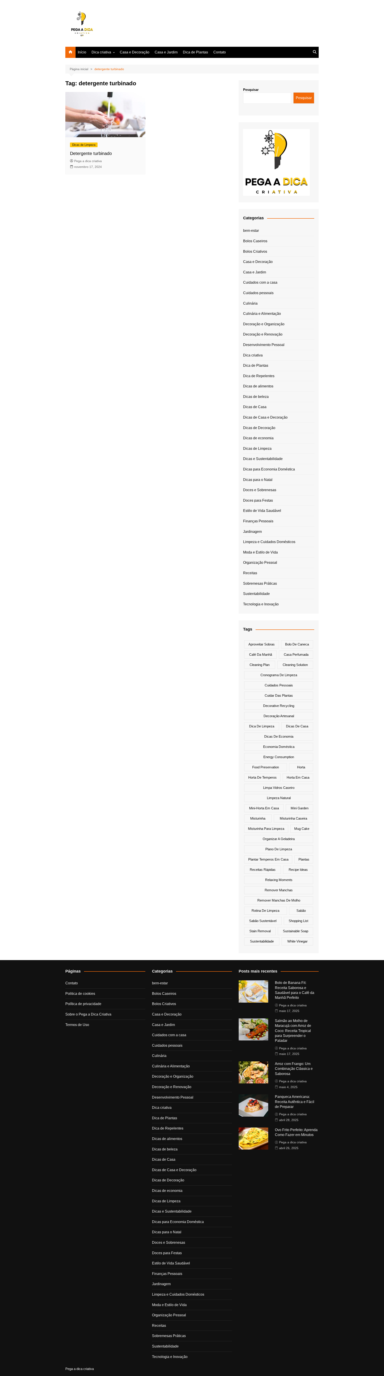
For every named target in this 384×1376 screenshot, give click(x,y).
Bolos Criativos (255, 251)
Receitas (250, 573)
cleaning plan (260, 665)
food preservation (265, 767)
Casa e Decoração (134, 52)
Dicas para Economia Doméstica (269, 469)
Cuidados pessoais (258, 293)
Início (82, 52)
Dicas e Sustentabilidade (263, 459)
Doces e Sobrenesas (259, 490)
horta (301, 767)
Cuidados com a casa (260, 282)
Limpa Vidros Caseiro (278, 788)
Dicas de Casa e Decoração (265, 417)
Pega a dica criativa (88, 161)
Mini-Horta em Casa (264, 808)
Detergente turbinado (91, 153)
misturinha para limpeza (266, 828)
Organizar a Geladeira (279, 839)
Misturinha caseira (293, 818)
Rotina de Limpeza (265, 910)
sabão (301, 910)
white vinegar (297, 941)
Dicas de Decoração (259, 428)
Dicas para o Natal (257, 480)
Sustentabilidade (256, 594)
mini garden (299, 808)
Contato (219, 52)
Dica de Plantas (195, 52)
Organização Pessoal (260, 562)
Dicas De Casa (297, 726)
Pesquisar (251, 90)
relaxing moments (278, 880)
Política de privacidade (83, 1004)
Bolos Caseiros (255, 241)
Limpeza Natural (279, 798)
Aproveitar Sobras (261, 644)
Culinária (250, 303)
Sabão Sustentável (262, 921)
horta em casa (298, 777)
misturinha (257, 818)
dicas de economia (278, 736)
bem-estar (251, 230)
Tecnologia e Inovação (261, 604)
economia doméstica (278, 747)
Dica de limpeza (261, 726)
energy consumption (278, 757)
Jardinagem (252, 531)
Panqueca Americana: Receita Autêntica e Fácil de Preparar (294, 1102)
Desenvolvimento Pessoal (263, 345)
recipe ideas (298, 869)
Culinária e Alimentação (262, 314)
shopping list (298, 921)
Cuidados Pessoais (279, 685)
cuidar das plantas (279, 695)
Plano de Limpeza (278, 849)
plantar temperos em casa (268, 859)
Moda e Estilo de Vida (260, 552)
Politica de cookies (80, 993)
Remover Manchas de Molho (278, 900)
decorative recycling (278, 706)
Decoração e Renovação (262, 334)
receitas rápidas (263, 869)
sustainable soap (295, 931)
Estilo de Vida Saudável (262, 511)
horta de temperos (262, 777)
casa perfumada (296, 654)
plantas (303, 859)
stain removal (260, 931)
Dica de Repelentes (258, 376)
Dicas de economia (258, 438)
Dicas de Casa (254, 407)
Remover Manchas (279, 890)
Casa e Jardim (166, 52)
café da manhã (260, 654)
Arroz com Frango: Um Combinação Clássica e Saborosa (294, 1069)
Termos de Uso (77, 1025)
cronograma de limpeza (278, 675)
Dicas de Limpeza (83, 145)
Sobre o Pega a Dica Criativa (88, 1014)
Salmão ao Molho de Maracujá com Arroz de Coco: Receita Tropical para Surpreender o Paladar (293, 1031)
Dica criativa (101, 52)
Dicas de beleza (256, 397)
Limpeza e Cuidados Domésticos (269, 542)
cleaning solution (295, 665)
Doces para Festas (258, 500)
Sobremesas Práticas (260, 583)
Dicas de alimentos (258, 386)
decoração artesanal (279, 716)
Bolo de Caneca (297, 644)
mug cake (301, 828)
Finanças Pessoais (258, 521)
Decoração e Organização (263, 324)
